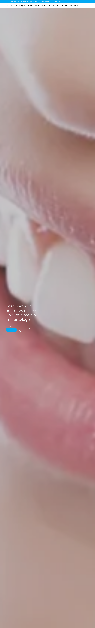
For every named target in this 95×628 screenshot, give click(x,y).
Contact (76, 5)
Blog (88, 5)
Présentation (51, 5)
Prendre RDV (11, 330)
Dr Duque (15, 6)
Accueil (44, 5)
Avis (71, 5)
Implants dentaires (62, 5)
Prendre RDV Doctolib (34, 5)
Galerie (83, 5)
